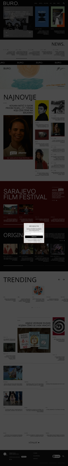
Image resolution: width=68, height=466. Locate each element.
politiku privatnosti (37, 240)
